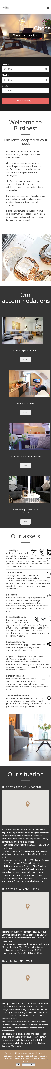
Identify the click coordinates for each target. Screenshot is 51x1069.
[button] (27, 804)
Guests (5, 86)
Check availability (23, 100)
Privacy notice (28, 1065)
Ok (18, 1065)
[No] (47, 1059)
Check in (5, 64)
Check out (6, 75)
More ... (25, 359)
